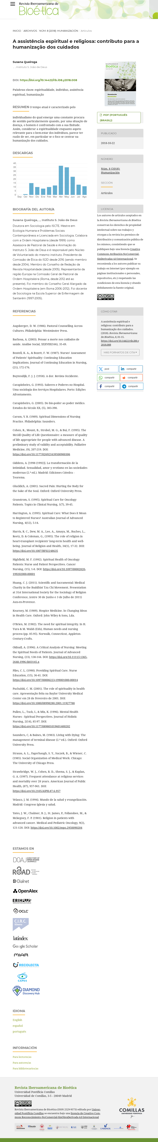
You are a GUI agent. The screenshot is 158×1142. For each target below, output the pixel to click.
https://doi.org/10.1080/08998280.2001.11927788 (44, 703)
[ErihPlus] (22, 903)
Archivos (30, 30)
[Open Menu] (13, 4)
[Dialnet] (21, 882)
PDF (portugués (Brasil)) (113, 117)
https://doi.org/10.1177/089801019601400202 (41, 726)
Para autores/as (22, 1062)
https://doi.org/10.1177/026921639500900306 (41, 454)
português (19, 1031)
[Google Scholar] (25, 948)
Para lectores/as (22, 1057)
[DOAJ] (26, 861)
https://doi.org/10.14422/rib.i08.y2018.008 (48, 80)
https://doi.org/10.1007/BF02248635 (35, 551)
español (18, 1026)
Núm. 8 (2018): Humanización (58, 30)
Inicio (17, 30)
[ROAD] (26, 873)
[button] (107, 368)
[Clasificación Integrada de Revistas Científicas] (21, 930)
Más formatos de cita (119, 352)
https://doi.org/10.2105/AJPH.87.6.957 (37, 791)
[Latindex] (21, 939)
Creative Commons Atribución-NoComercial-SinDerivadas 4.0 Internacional (118, 253)
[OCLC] (22, 913)
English (17, 1020)
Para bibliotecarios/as (25, 1068)
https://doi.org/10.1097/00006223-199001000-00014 (45, 680)
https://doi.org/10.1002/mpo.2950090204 (56, 827)
